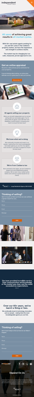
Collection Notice (17, 395)
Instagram (23, 363)
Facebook (19, 363)
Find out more (16, 80)
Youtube (30, 363)
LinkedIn (27, 363)
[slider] (9, 262)
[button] (31, 2)
